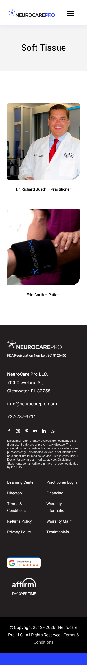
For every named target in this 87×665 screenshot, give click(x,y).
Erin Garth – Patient (44, 295)
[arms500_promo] (43, 211)
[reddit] (53, 431)
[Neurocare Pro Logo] (31, 10)
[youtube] (35, 431)
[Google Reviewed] (24, 559)
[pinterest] (27, 431)
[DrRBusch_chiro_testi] (43, 105)
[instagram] (18, 431)
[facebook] (9, 431)
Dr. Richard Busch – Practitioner (43, 189)
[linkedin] (44, 431)
